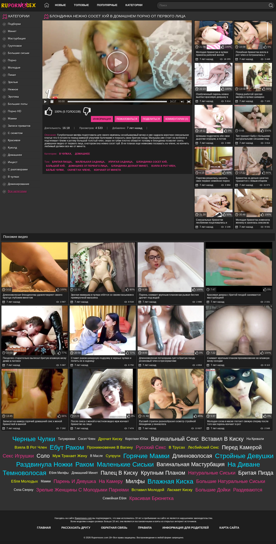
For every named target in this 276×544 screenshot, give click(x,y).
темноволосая (24, 473)
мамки (46, 481)
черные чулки (33, 439)
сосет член (86, 439)
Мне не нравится (87, 111)
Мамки (12, 118)
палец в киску (119, 473)
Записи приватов (19, 125)
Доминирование (18, 184)
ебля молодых (24, 481)
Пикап (12, 74)
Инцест (12, 162)
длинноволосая (192, 456)
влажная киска (170, 481)
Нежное (13, 89)
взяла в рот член (163, 165)
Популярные (107, 5)
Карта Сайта (229, 527)
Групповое (15, 45)
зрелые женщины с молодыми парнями (82, 489)
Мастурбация (17, 38)
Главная (44, 527)
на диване (244, 464)
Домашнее (15, 154)
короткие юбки (136, 439)
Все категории (17, 191)
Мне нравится (48, 111)
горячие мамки (146, 456)
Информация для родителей (185, 527)
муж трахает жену (70, 456)
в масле (96, 456)
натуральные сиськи (211, 472)
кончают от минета (107, 170)
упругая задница (120, 161)
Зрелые (13, 82)
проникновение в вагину (110, 447)
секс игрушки (18, 456)
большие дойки (212, 489)
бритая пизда (62, 161)
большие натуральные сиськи (230, 481)
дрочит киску (110, 439)
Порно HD (14, 111)
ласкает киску (180, 490)
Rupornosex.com (83, 518)
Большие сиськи (18, 53)
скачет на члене (78, 170)
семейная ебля (114, 498)
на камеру (111, 481)
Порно (12, 60)
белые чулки (55, 170)
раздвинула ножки (44, 464)
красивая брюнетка (151, 498)
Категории (133, 5)
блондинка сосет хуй (151, 161)
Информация (102, 119)
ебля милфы (59, 472)
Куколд (12, 147)
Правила (145, 527)
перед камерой (242, 447)
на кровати (255, 439)
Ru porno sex (20, 5)
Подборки (14, 23)
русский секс (151, 447)
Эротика (13, 96)
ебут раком (67, 447)
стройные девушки (244, 456)
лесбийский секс (203, 447)
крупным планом (163, 473)
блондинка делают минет (129, 165)
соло (43, 456)
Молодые (14, 67)
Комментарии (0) (176, 119)
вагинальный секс (175, 439)
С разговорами (18, 169)
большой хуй (55, 165)
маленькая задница (90, 161)
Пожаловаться (127, 119)
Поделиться (151, 119)
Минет (12, 31)
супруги (113, 456)
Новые (60, 5)
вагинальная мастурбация (191, 464)
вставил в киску (222, 439)
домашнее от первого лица (87, 165)
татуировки (66, 439)
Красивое (14, 140)
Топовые (81, 5)
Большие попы (17, 103)
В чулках (13, 176)
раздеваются (247, 489)
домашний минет (85, 472)
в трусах (177, 447)
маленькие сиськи (125, 464)
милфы (135, 481)
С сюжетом (15, 133)
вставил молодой (148, 490)
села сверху (23, 489)
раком (84, 464)
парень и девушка (75, 481)
